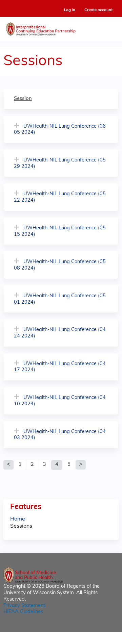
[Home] (61, 27)
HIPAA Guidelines (23, 611)
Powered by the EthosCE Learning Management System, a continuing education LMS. (94, 627)
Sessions (21, 526)
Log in (69, 10)
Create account (98, 10)
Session (23, 98)
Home (17, 519)
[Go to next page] (81, 465)
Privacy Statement (24, 605)
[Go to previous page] (8, 465)
